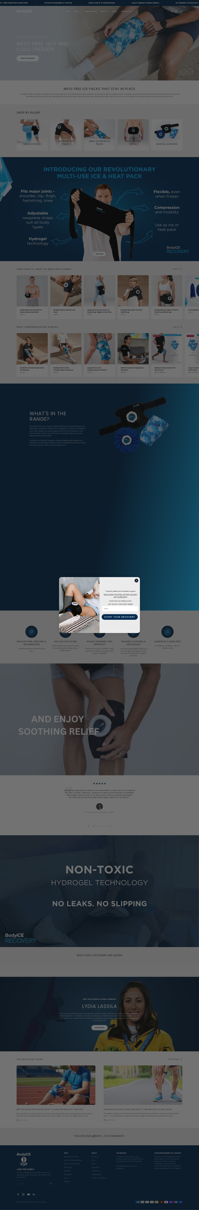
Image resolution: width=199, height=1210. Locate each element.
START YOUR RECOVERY (119, 617)
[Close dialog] (136, 580)
